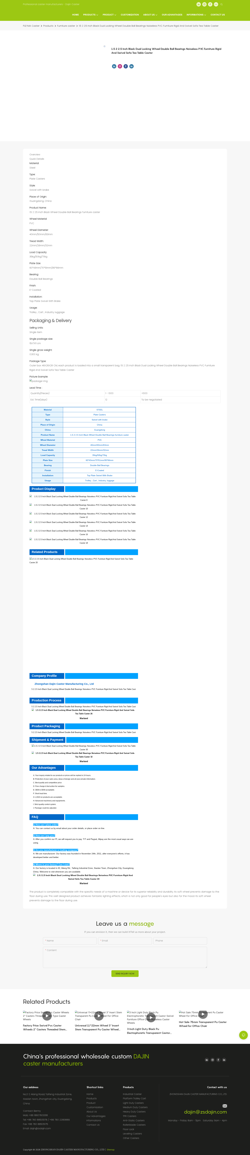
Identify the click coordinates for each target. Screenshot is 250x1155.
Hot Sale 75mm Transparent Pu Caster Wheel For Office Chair (203, 1024)
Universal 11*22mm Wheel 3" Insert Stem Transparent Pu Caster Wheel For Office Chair (97, 1027)
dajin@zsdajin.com (205, 1112)
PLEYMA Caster (31, 26)
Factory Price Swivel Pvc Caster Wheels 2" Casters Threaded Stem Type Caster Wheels (44, 1027)
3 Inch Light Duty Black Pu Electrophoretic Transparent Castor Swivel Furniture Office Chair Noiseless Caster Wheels (150, 1031)
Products (48, 26)
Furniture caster (66, 26)
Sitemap (111, 1149)
